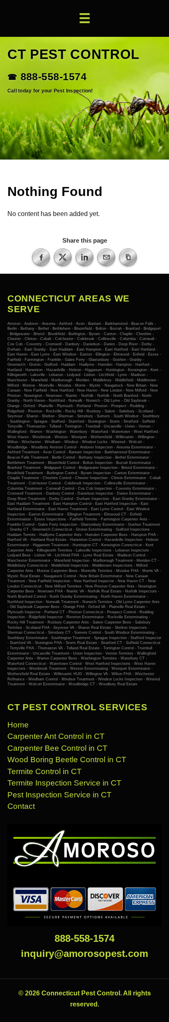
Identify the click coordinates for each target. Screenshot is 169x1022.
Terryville (15, 426)
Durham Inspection (93, 499)
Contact (21, 806)
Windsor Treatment (78, 679)
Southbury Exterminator (27, 638)
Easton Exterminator (46, 514)
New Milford (136, 390)
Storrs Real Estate (81, 643)
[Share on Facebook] (41, 257)
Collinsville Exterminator (124, 483)
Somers (103, 416)
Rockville (54, 411)
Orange (13, 406)
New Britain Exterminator (101, 576)
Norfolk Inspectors (141, 591)
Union (130, 426)
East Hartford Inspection (116, 504)
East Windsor (64, 354)
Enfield (138, 354)
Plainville (46, 406)
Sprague (41, 421)
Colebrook (85, 339)
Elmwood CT (115, 514)
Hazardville (55, 370)
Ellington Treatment (83, 514)
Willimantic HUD (68, 674)
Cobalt (45, 339)
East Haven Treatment (67, 509)
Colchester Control (45, 483)
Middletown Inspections (112, 565)
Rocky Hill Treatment (25, 622)
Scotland (145, 411)
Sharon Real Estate (94, 628)
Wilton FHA (121, 674)
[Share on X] (63, 257)
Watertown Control (66, 664)
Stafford (58, 421)
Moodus (64, 385)
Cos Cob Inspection (95, 488)
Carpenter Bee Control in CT (57, 748)
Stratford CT (111, 643)
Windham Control (43, 679)
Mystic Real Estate (23, 576)
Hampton (124, 364)
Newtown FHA (50, 591)
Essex (153, 354)
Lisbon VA (42, 555)
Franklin (54, 360)
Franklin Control (20, 524)
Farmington (34, 360)
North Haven (34, 400)
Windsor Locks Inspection (120, 679)
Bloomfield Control (63, 463)
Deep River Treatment (26, 499)
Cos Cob (15, 344)
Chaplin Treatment (23, 478)
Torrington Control (118, 648)
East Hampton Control (72, 504)
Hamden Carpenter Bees (106, 535)
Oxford (29, 406)
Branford (133, 328)
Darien (109, 344)
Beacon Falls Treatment (27, 457)
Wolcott (135, 442)
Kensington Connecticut (121, 545)
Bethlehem (62, 328)
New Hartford (61, 390)
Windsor (71, 442)
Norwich (93, 400)
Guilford (50, 364)
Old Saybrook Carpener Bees (34, 607)
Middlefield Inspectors (70, 565)
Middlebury (102, 380)
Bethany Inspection (95, 457)
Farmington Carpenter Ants (124, 519)
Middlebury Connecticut (27, 565)
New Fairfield (35, 390)
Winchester (31, 442)
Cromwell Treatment (24, 493)
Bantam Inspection (85, 452)
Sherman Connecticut (25, 632)
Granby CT (19, 529)
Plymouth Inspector (24, 612)
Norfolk (87, 396)
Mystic (95, 385)
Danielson (91, 344)
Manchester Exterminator (28, 560)
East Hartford (116, 349)
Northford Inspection (24, 602)
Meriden (82, 380)
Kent (154, 370)
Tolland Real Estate (83, 648)
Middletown (146, 380)
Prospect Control (121, 612)
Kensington (137, 370)
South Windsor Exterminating (129, 632)
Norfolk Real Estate (104, 591)
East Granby (35, 349)
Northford (57, 400)
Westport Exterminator (131, 668)
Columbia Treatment (24, 488)
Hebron (75, 370)
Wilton (12, 442)
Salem (110, 411)
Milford (13, 385)
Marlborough (61, 380)
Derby (147, 344)
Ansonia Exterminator (134, 447)
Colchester (64, 339)
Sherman (65, 416)
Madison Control (131, 555)
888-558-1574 (54, 77)
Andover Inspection (96, 447)
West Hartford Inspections (107, 664)
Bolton (101, 328)
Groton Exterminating (94, 529)
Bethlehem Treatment (25, 463)
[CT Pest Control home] (84, 875)
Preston (100, 406)
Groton (35, 364)
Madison (138, 375)
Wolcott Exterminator (47, 684)
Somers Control (87, 632)
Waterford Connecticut (26, 664)
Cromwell (54, 344)
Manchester (17, 380)
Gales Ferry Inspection (57, 524)
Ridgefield (15, 411)
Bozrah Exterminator (133, 463)
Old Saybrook (135, 400)
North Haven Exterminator (123, 596)
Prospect (118, 406)
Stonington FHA (48, 643)
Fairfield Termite (83, 519)
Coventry (34, 344)
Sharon (32, 416)
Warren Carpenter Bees (57, 658)
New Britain (136, 385)
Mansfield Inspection (71, 560)
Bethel (43, 328)
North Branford (125, 396)
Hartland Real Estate (48, 540)
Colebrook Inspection (82, 483)
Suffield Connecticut (143, 643)
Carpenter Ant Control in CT (56, 736)
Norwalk (75, 400)
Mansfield (39, 380)
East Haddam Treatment (28, 504)
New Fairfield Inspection (49, 581)
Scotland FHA (38, 628)
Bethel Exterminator (132, 457)
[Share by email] (106, 257)
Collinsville (107, 339)
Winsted (118, 442)
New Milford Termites (63, 586)
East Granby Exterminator (135, 499)
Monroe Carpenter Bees (57, 571)
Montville (46, 385)
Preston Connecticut (86, 612)
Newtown (54, 396)
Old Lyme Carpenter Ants (138, 602)
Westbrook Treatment (47, 668)
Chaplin (126, 334)
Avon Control (54, 452)
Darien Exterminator (134, 493)
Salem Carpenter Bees (112, 622)
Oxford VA (96, 607)
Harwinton (34, 370)
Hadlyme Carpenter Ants (60, 535)
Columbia (128, 339)
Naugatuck (114, 385)
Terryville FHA (22, 648)
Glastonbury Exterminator (102, 524)
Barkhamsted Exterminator (127, 452)
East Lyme (40, 354)
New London (111, 390)
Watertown (121, 432)
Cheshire (143, 334)
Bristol (39, 334)
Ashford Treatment (23, 452)
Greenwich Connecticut (52, 529)
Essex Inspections (50, 519)
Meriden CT (147, 560)
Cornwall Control (60, 488)
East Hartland (143, 349)
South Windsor (126, 416)
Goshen (119, 360)
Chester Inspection (91, 478)
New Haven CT (131, 581)
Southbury (151, 416)
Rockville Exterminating (127, 617)
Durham (14, 349)
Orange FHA (73, 607)
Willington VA (97, 674)
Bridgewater (20, 334)
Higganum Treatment (51, 545)
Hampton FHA (143, 535)
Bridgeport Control (59, 468)
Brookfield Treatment (25, 473)
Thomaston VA (50, 648)
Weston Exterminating (89, 668)
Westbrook (41, 437)
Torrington (73, 426)
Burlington (77, 334)
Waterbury (78, 432)
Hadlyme (86, 364)
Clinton (31, 339)
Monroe (29, 385)
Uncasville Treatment (51, 653)
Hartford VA (17, 540)
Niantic (72, 396)
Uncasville (112, 426)
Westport (79, 437)
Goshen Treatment (144, 524)
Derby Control (61, 499)
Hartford (142, 364)
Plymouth (65, 406)
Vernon (145, 426)
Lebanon (56, 375)
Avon (80, 324)
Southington (20, 421)
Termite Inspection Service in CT (64, 783)
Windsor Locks (94, 442)
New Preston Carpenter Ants (110, 586)
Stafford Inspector (145, 638)
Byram (94, 334)
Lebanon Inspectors (132, 550)
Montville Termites (96, 571)
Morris (80, 385)
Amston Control (64, 447)
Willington (146, 437)
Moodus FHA (127, 571)
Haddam (68, 364)
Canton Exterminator (132, 473)
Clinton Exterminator (128, 478)
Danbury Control (60, 493)
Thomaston (36, 426)
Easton (86, 354)
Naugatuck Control (60, 576)
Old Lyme (112, 400)
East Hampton (89, 349)
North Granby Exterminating (73, 596)
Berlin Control (63, 457)
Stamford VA (20, 643)
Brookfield (56, 334)
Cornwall (146, 339)
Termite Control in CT (44, 771)
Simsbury (85, 416)
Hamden (105, 364)
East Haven (17, 354)
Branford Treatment (24, 468)
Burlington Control (62, 473)
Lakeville (37, 375)
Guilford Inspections (133, 529)
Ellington (103, 354)
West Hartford (146, 432)
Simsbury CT (59, 632)
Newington (33, 396)
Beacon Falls (142, 324)
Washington (56, 432)
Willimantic (125, 437)
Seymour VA (63, 628)
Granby (136, 360)
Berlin (12, 328)
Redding (137, 406)
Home (18, 724)
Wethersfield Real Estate (28, 674)
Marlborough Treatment (113, 560)
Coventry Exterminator (135, 488)
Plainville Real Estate (127, 607)
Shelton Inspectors (131, 628)
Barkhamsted (116, 324)
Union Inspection (87, 653)
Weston (61, 437)
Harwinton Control (85, 540)
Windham (53, 442)
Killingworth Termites (54, 550)
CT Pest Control (73, 54)
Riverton (35, 411)
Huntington (115, 370)
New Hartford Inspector (94, 581)
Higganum (93, 370)
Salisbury (127, 411)
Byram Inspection (96, 473)
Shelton (48, 416)
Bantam (94, 324)
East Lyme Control (107, 509)
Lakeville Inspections (94, 550)
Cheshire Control (57, 478)
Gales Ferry (75, 360)
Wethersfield (101, 437)
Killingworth (17, 375)
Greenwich (16, 364)
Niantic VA (75, 591)
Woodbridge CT (82, 684)
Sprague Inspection (110, 638)
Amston (14, 324)
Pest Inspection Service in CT (59, 794)
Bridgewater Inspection (98, 468)
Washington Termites (99, 658)
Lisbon (89, 375)
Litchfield (106, 375)
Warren (36, 432)
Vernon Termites (119, 653)
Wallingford (16, 432)
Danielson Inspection (95, 493)
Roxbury (94, 411)
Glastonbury (99, 360)
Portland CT (54, 612)
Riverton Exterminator (85, 617)
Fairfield (14, 360)
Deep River (128, 344)
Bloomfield (83, 328)
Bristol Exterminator (138, 468)
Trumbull (92, 426)
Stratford (130, 421)
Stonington (97, 421)
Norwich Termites (97, 602)
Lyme (122, 375)
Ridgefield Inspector (46, 617)
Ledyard (73, 375)
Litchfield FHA (67, 555)
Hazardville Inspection (123, 540)
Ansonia (48, 324)
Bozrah (116, 328)
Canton (110, 334)
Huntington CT (85, 545)
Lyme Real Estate (98, 555)
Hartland (14, 370)
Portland (84, 406)
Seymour (15, 416)
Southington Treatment (70, 638)
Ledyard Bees (19, 555)
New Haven (87, 390)
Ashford (65, 324)
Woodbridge (17, 447)
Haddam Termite (21, 535)
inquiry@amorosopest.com (84, 953)
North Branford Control (26, 596)
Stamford (76, 421)
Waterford (99, 432)
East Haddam (61, 349)
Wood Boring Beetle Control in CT (66, 759)
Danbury (72, 344)
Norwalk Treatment (62, 602)
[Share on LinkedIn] (84, 257)
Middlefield (124, 380)
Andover (31, 324)
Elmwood (121, 354)
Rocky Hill (74, 411)
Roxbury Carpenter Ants (68, 622)
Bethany (27, 328)
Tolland (55, 426)
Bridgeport (152, 328)
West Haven (18, 437)
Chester (14, 339)
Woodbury (39, 447)
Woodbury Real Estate (118, 684)
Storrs (115, 421)
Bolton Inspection (97, 463)
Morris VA (150, 571)
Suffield (148, 421)
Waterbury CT (133, 658)
